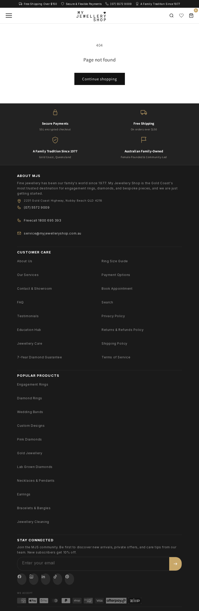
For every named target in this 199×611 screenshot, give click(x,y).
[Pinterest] (69, 579)
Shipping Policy (114, 343)
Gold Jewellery (29, 453)
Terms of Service (116, 357)
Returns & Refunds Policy (123, 330)
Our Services (28, 275)
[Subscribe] (175, 564)
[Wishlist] (181, 15)
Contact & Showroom (34, 288)
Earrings (24, 494)
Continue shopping (99, 78)
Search (107, 302)
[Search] (171, 15)
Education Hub (29, 330)
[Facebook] (21, 579)
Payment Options (116, 275)
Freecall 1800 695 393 (42, 220)
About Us (24, 261)
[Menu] (9, 15)
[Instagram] (33, 579)
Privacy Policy (113, 316)
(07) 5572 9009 (36, 207)
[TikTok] (57, 579)
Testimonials (28, 316)
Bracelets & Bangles (34, 508)
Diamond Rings (29, 398)
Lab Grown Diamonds (35, 467)
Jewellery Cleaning (33, 522)
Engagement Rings (32, 384)
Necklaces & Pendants (36, 480)
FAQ (20, 302)
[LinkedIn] (45, 579)
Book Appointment (117, 288)
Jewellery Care (29, 343)
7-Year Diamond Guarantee (39, 357)
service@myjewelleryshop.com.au (52, 233)
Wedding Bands (30, 412)
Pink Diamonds (29, 439)
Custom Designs (31, 426)
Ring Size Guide (115, 261)
